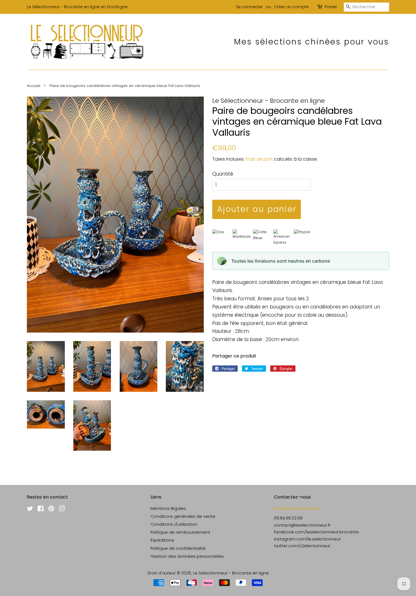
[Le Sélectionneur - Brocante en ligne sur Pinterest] (51, 509)
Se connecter (249, 7)
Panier (331, 7)
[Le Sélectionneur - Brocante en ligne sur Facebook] (40, 509)
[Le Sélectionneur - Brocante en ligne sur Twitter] (30, 509)
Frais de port (259, 159)
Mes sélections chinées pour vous (311, 41)
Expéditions (162, 540)
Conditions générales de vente (183, 516)
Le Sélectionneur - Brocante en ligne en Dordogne (77, 7)
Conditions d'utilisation (174, 524)
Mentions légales (168, 508)
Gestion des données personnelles (187, 556)
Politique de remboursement (180, 532)
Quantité (222, 174)
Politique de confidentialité (178, 548)
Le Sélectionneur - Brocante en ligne (231, 573)
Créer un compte (291, 7)
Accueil (33, 85)
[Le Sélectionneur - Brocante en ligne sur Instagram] (62, 509)
